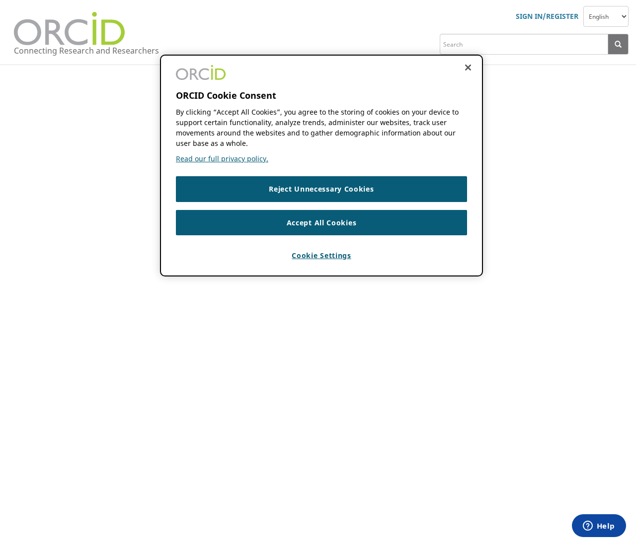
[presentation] (618, 44)
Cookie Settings (321, 255)
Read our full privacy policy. (222, 158)
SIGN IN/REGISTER (547, 16)
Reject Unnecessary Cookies (321, 189)
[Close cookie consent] (468, 67)
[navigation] (606, 16)
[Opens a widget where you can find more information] (598, 526)
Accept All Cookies (322, 222)
